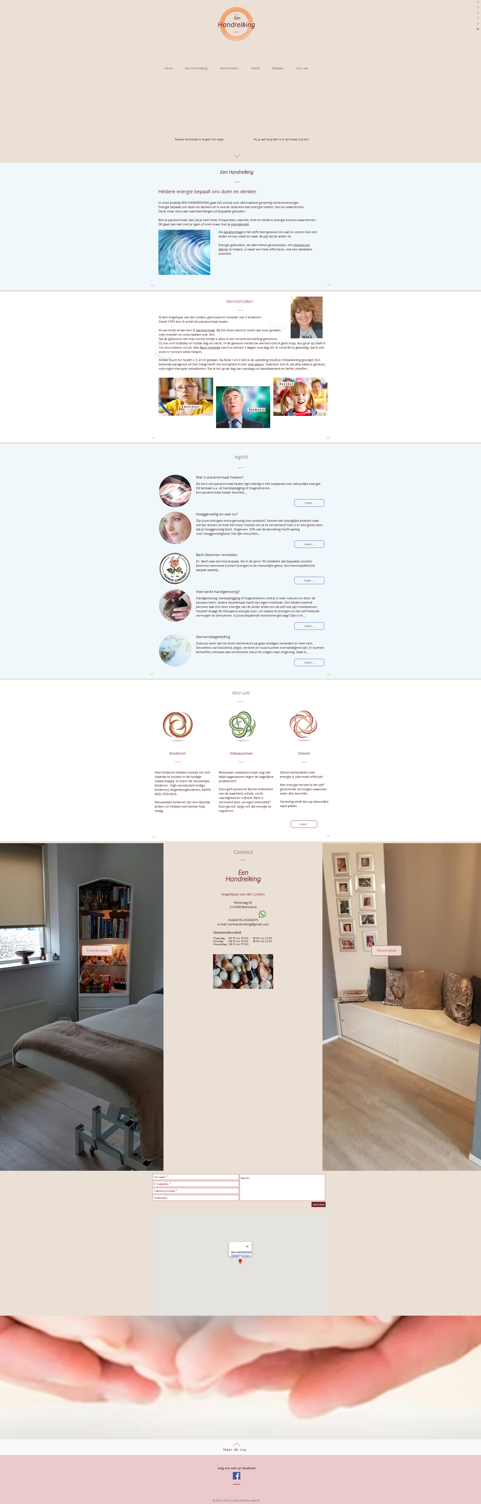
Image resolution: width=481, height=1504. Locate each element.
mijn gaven (256, 364)
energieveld (240, 224)
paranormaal (233, 232)
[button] (309, 503)
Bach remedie (210, 347)
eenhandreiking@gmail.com (248, 924)
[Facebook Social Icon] (236, 1476)
